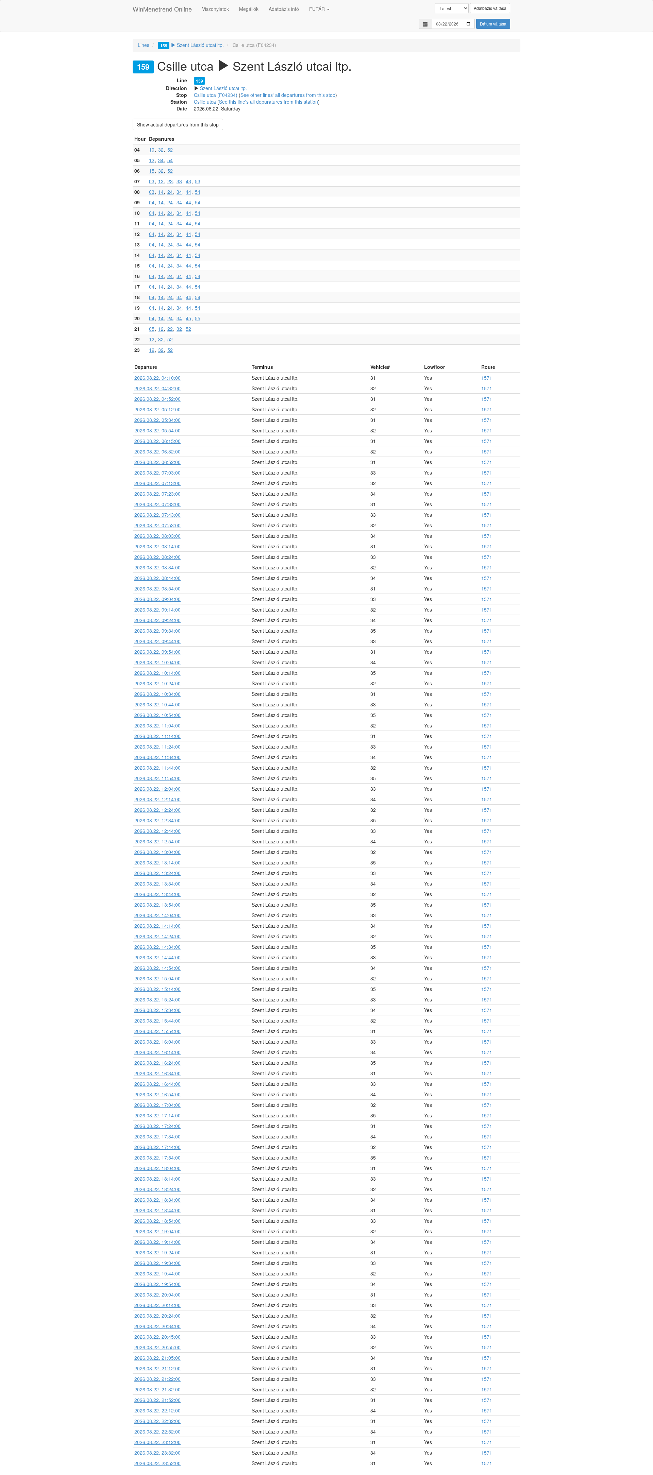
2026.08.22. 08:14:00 (157, 546)
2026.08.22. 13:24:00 (157, 873)
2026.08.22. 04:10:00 (157, 377)
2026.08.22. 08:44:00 (157, 577)
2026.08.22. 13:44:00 (157, 894)
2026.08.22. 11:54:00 (157, 778)
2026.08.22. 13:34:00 (157, 883)
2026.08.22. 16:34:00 (157, 1073)
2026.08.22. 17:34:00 (157, 1136)
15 (151, 170)
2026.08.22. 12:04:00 (157, 788)
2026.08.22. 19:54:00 (157, 1284)
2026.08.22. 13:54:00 (157, 904)
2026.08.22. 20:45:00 (157, 1336)
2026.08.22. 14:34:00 (157, 946)
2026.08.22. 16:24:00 (157, 1062)
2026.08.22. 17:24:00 (157, 1125)
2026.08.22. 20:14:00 (157, 1305)
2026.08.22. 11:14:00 (157, 736)
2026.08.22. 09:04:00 (157, 599)
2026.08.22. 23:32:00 (157, 1452)
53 (197, 181)
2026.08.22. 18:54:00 (157, 1220)
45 (188, 318)
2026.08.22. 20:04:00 (157, 1294)
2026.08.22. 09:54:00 (157, 651)
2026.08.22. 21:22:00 (157, 1378)
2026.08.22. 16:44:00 (157, 1083)
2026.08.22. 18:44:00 (157, 1210)
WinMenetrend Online (162, 8)
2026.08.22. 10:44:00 (157, 704)
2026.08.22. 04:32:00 (157, 388)
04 (151, 202)
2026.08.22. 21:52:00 (157, 1399)
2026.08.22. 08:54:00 (157, 588)
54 (170, 160)
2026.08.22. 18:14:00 (157, 1178)
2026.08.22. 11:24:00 (157, 746)
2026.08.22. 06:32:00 (157, 451)
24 (170, 191)
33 (179, 181)
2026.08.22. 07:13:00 (157, 483)
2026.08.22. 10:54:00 (157, 714)
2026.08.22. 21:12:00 (157, 1368)
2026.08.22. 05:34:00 (157, 419)
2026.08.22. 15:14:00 (157, 988)
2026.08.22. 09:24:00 (157, 620)
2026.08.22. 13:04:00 (157, 851)
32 (161, 149)
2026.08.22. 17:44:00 (157, 1147)
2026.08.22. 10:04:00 (157, 662)
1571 (486, 377)
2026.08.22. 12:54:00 (157, 841)
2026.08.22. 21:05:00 (157, 1357)
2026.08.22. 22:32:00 (157, 1421)
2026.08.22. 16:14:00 (157, 1052)
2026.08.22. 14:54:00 (157, 967)
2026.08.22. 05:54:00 (157, 430)
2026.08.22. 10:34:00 (157, 693)
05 (151, 328)
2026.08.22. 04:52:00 (157, 398)
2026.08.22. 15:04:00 (157, 978)
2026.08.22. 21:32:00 (157, 1389)
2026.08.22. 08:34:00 (157, 567)
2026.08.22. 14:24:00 (157, 936)
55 (197, 318)
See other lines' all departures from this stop (287, 94)
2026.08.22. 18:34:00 (157, 1199)
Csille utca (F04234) (215, 94)
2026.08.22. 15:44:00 (157, 1020)
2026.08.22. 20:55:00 (157, 1347)
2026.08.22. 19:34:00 (157, 1262)
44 (188, 191)
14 (161, 191)
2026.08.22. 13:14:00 (157, 862)
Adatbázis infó (284, 8)
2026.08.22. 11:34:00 (157, 757)
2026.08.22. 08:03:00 (157, 535)
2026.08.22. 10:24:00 (157, 683)
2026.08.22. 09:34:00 (157, 630)
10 (151, 149)
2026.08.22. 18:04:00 (157, 1168)
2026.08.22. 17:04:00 (157, 1104)
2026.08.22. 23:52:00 (157, 1463)
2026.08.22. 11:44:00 (157, 767)
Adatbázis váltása (490, 8)
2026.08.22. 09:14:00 (157, 609)
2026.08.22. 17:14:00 (157, 1115)
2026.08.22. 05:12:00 (157, 409)
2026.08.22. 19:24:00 (157, 1252)
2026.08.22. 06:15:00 (157, 441)
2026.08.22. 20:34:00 (157, 1326)
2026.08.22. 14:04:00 (157, 915)
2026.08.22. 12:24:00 (157, 809)
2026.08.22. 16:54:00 (157, 1094)
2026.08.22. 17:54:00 (157, 1157)
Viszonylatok (215, 8)
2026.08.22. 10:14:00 (157, 672)
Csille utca (205, 101)
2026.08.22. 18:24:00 (157, 1189)
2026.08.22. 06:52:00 (157, 462)
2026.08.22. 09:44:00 (157, 641)
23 (170, 181)
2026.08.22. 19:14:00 (157, 1241)
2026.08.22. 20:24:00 (157, 1315)
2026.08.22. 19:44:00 (157, 1273)
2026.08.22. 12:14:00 (157, 799)
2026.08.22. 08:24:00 (157, 556)
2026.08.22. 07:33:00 (157, 504)
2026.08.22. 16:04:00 (157, 1041)
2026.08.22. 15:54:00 (157, 1031)
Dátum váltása (493, 24)
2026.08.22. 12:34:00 (157, 820)
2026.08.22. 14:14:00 (157, 925)
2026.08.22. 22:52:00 (157, 1431)
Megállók (248, 8)
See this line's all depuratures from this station (268, 101)
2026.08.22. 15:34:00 (157, 1010)
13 (161, 181)
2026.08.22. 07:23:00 (157, 493)
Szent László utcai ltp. (192, 44)
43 (188, 181)
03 (151, 181)
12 (151, 160)
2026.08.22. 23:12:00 (157, 1442)
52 (170, 149)
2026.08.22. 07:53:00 (157, 525)
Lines (143, 44)
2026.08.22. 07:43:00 (157, 514)
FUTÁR (317, 8)
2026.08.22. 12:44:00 (157, 830)
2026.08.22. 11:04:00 (157, 725)
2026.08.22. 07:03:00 (157, 472)
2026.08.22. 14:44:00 (157, 957)
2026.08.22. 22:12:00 (157, 1410)
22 (170, 328)
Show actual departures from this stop (178, 124)
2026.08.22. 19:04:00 (157, 1231)
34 (161, 160)
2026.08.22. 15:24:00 (157, 999)
